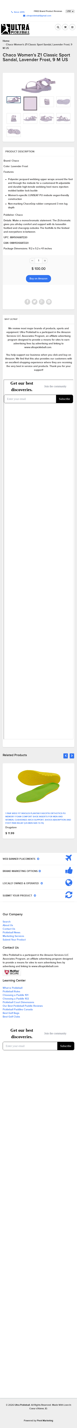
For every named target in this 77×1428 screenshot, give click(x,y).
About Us (8, 925)
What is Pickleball (12, 988)
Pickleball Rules (11, 991)
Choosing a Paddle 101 (15, 995)
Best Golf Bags (11, 1013)
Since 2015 (19, 12)
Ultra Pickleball (22, 1405)
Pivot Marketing (45, 1421)
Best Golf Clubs (11, 1017)
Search (7, 922)
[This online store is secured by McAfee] (12, 972)
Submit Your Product (14, 940)
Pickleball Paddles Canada (18, 1009)
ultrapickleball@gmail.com (38, 16)
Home (6, 41)
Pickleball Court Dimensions (18, 1002)
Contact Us (9, 929)
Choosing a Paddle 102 (16, 999)
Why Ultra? (11, 319)
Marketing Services (13, 936)
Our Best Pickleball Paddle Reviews (23, 1006)
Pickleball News (11, 932)
